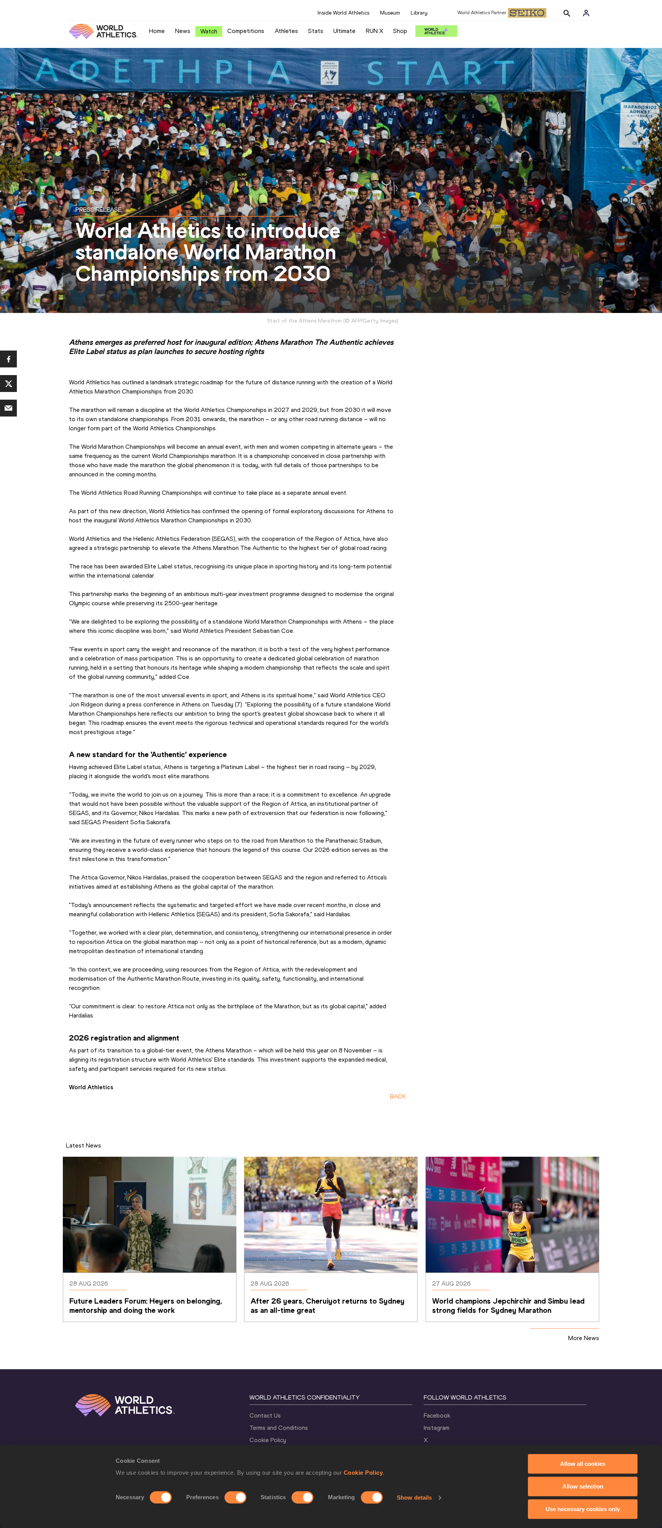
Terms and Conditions (278, 1427)
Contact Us (265, 1415)
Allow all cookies (582, 1463)
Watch (208, 31)
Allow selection (582, 1486)
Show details (414, 1497)
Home (157, 31)
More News (583, 1338)
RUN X (374, 31)
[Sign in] (586, 13)
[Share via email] (8, 408)
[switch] (235, 1497)
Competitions (245, 31)
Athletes (286, 31)
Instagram (436, 1427)
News (182, 31)
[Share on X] (8, 383)
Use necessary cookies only (583, 1509)
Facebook (437, 1415)
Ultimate (344, 31)
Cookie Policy (363, 1472)
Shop (400, 31)
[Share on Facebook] (8, 359)
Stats (315, 31)
